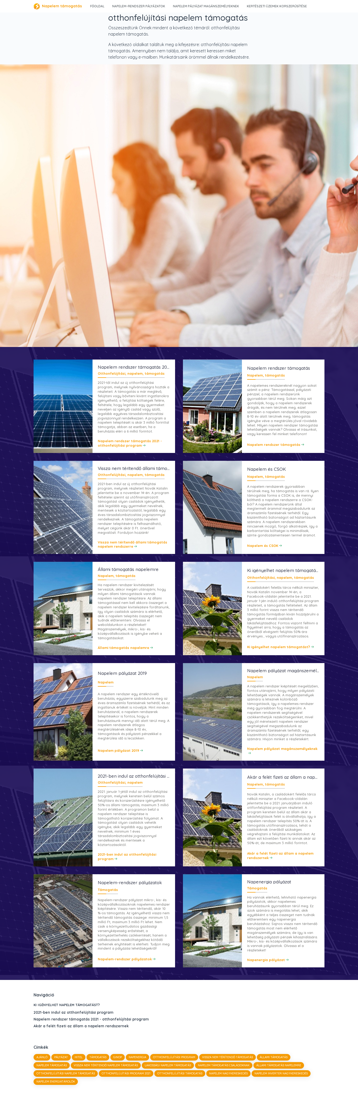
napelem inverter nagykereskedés (281, 1073)
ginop (117, 1057)
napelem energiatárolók (55, 1081)
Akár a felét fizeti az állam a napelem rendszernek (81, 1026)
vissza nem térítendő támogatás (227, 1057)
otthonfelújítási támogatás (179, 1073)
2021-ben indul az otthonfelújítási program (73, 1012)
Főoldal (97, 6)
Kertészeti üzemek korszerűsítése (277, 6)
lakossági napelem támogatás (168, 1065)
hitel (79, 1057)
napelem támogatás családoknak (223, 1065)
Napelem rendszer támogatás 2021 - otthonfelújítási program (91, 1019)
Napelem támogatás (62, 6)
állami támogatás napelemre (278, 1065)
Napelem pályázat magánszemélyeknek (206, 6)
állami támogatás (274, 1057)
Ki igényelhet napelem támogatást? (67, 1005)
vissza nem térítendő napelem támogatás (106, 1065)
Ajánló (41, 1057)
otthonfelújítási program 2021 (126, 1073)
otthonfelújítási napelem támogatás (65, 1073)
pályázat (61, 1057)
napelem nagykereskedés (228, 1073)
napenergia (137, 1057)
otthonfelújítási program (174, 1057)
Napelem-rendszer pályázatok (138, 6)
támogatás (97, 1057)
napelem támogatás (51, 1065)
